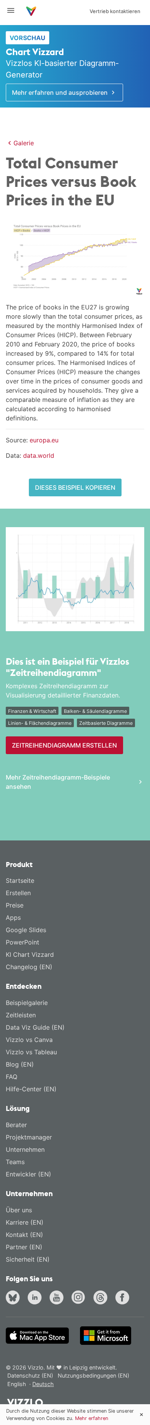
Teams (15, 1162)
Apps (13, 917)
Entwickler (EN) (28, 1174)
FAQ (11, 1077)
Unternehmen (25, 1149)
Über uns (19, 1210)
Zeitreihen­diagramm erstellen (64, 745)
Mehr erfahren (91, 1418)
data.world (38, 455)
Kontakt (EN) (24, 1234)
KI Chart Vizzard (30, 954)
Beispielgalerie (27, 1003)
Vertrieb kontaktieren (115, 11)
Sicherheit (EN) (28, 1259)
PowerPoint (22, 942)
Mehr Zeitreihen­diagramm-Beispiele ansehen (58, 781)
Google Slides (26, 930)
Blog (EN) (20, 1064)
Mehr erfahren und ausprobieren (60, 92)
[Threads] (101, 1298)
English (17, 1384)
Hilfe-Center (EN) (31, 1089)
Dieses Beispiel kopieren (75, 487)
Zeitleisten (21, 1015)
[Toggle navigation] (14, 10)
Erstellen (18, 893)
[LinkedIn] (36, 1298)
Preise (14, 905)
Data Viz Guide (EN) (35, 1027)
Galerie (23, 143)
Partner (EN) (24, 1247)
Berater (16, 1125)
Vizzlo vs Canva (29, 1040)
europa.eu (44, 440)
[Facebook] (123, 1298)
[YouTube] (58, 1298)
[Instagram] (80, 1298)
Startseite (20, 880)
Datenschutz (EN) (30, 1375)
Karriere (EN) (24, 1222)
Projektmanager (29, 1137)
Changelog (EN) (29, 967)
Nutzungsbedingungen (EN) (93, 1375)
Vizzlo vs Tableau (31, 1052)
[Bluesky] (14, 1298)
